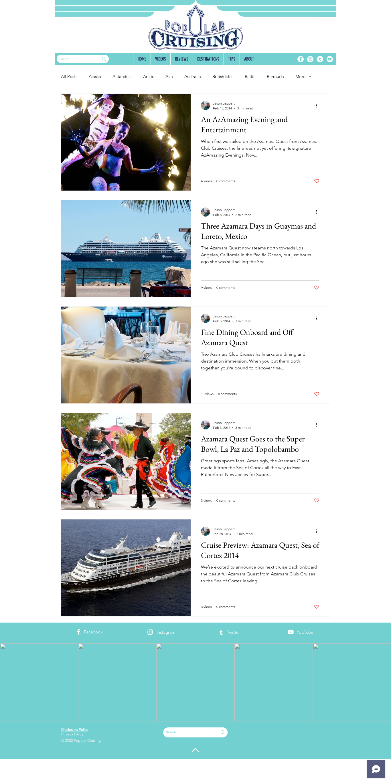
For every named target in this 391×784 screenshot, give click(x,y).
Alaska (95, 76)
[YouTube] (330, 59)
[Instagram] (310, 59)
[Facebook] (300, 59)
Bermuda (275, 76)
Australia (192, 76)
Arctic (148, 76)
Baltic (250, 76)
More (300, 76)
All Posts (69, 76)
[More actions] (318, 105)
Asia (169, 76)
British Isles (222, 76)
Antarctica (122, 76)
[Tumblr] (320, 59)
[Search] (104, 59)
